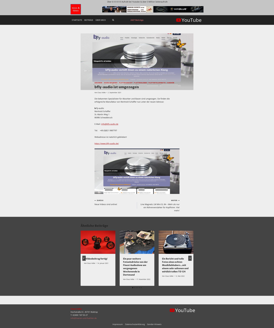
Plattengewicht (126, 83)
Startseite (77, 20)
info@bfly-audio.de (109, 124)
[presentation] (98, 242)
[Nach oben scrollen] (268, 324)
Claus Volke (102, 92)
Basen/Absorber (111, 83)
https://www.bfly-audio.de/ (107, 143)
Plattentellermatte (157, 83)
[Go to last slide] (84, 258)
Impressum (117, 324)
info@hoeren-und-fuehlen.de (84, 318)
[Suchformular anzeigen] (113, 20)
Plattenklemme (140, 83)
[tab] (132, 287)
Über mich (100, 20)
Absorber (98, 83)
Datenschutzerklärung (135, 324)
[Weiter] (190, 258)
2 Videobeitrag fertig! (95, 258)
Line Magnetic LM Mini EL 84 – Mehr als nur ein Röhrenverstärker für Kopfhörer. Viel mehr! (160, 205)
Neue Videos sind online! (106, 202)
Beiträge (88, 20)
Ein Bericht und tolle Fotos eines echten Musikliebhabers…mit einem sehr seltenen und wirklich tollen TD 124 (175, 265)
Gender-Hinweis (154, 324)
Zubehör (170, 83)
